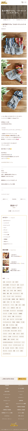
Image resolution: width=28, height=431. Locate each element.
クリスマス (5, 345)
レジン (8, 307)
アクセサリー (6, 232)
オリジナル (5, 350)
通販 (8, 293)
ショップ (21, 284)
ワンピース (9, 287)
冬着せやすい (22, 299)
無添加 (4, 293)
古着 (8, 339)
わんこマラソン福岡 (6, 299)
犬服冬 (4, 302)
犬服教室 (5, 239)
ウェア (8, 194)
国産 (17, 299)
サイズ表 (22, 322)
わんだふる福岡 (6, 284)
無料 (17, 307)
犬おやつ (18, 302)
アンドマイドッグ (17, 342)
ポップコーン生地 (19, 319)
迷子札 (4, 307)
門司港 (13, 322)
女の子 (4, 287)
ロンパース (12, 319)
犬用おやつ (6, 241)
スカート (14, 287)
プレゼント (5, 333)
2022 (8, 290)
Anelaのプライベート (8, 243)
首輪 (14, 350)
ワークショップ (7, 236)
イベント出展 (6, 234)
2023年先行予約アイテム (7, 162)
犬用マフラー (19, 287)
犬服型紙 (13, 299)
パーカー (12, 304)
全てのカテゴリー (7, 220)
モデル (21, 327)
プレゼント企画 (6, 310)
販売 (11, 293)
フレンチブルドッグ (6, 353)
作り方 (11, 290)
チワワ (4, 319)
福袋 (16, 304)
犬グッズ (19, 330)
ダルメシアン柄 (13, 330)
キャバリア (5, 313)
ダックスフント (18, 316)
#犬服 (9, 211)
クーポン (4, 316)
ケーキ (23, 342)
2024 (17, 339)
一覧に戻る (14, 199)
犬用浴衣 (17, 322)
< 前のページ (5, 199)
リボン (4, 296)
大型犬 (21, 350)
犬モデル (9, 316)
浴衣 (8, 319)
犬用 (22, 293)
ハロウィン (5, 336)
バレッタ (8, 296)
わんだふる (21, 336)
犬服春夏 (20, 313)
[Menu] (25, 2)
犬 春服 (10, 313)
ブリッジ (10, 345)
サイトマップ (21, 418)
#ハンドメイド (16, 211)
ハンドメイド (3, 194)
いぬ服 (23, 304)
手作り (8, 302)
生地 (18, 284)
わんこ (13, 296)
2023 (20, 304)
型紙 (15, 290)
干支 (14, 302)
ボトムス (5, 229)
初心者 (10, 336)
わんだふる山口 (20, 310)
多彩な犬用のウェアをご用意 (8, 184)
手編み (4, 290)
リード (17, 350)
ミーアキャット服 (6, 330)
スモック (18, 333)
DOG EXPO (13, 339)
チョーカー (15, 313)
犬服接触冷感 (14, 327)
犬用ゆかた (13, 307)
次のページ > (23, 199)
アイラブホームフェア (17, 345)
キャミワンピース (16, 293)
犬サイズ (10, 333)
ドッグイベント (15, 336)
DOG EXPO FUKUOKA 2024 (8, 342)
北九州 (22, 333)
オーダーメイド (7, 225)
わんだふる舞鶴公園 (6, 327)
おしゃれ (10, 350)
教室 (14, 333)
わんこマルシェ (18, 296)
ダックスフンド (13, 310)
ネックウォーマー (6, 304)
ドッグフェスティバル (7, 322)
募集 (13, 316)
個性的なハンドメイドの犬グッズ (9, 180)
